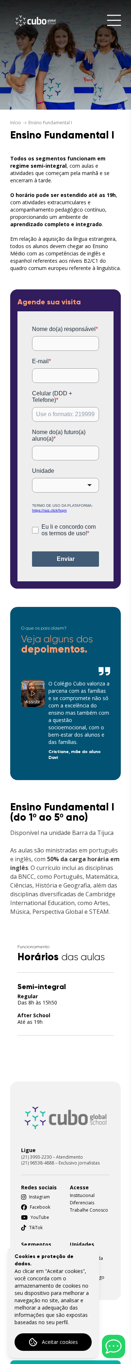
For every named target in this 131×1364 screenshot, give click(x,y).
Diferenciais (82, 1203)
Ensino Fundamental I (50, 123)
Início (15, 123)
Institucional (82, 1195)
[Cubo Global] (35, 21)
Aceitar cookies (60, 1341)
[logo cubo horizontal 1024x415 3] (65, 1118)
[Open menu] (114, 21)
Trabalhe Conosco (89, 1210)
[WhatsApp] (113, 1346)
